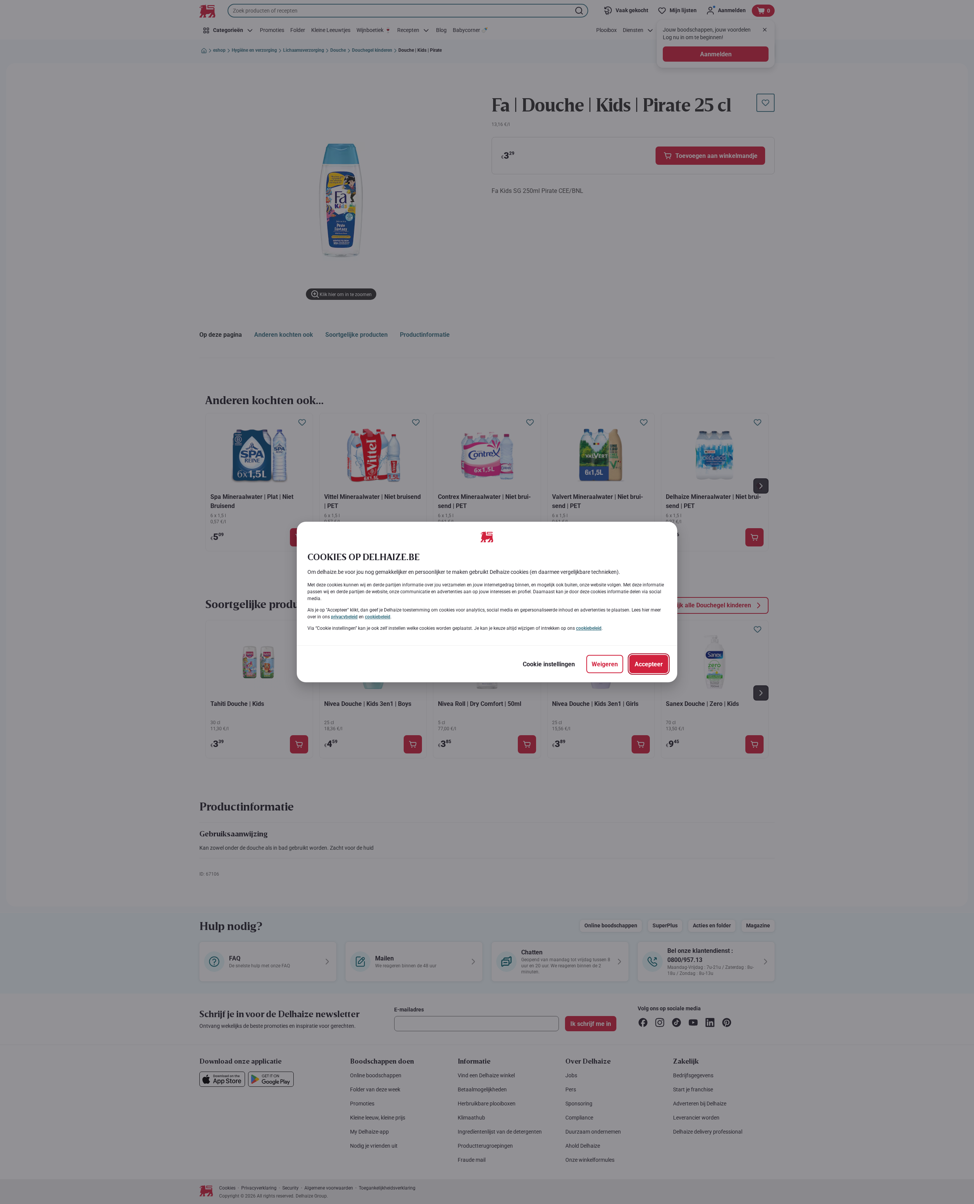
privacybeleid (344, 617)
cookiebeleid (377, 617)
